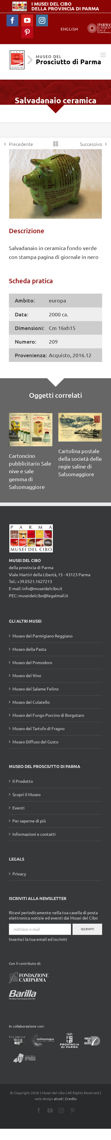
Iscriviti (87, 929)
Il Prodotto (22, 781)
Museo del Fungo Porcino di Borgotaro (48, 715)
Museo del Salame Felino (35, 688)
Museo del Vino (26, 675)
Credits (71, 1098)
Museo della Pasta (29, 649)
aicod (58, 1098)
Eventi (18, 807)
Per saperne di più (29, 820)
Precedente (21, 144)
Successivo (91, 144)
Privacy (19, 873)
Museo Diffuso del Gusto (35, 741)
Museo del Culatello (31, 702)
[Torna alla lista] (55, 144)
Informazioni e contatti (34, 834)
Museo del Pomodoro (32, 662)
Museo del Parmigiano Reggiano (42, 635)
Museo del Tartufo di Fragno (38, 728)
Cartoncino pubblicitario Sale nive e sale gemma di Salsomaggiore (30, 471)
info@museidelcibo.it (42, 588)
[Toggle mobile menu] (103, 55)
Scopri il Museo (26, 794)
